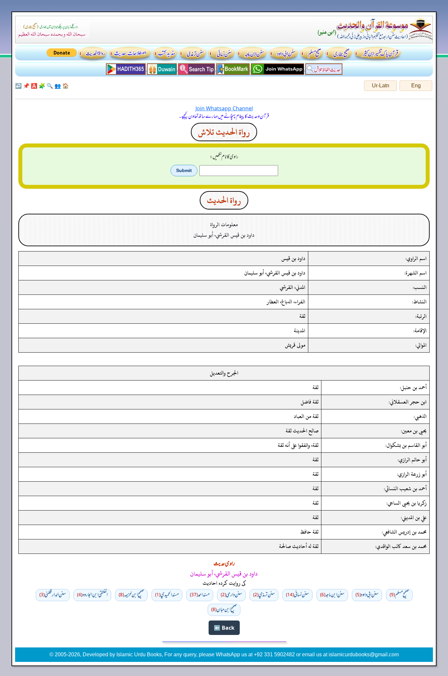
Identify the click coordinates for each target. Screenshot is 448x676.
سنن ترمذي (264, 595)
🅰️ (34, 85)
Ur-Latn (380, 85)
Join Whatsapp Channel (224, 108)
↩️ (18, 85)
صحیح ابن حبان (224, 610)
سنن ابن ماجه (332, 595)
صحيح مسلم (399, 595)
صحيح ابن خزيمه (131, 595)
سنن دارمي (231, 595)
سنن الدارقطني (52, 595)
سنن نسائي (297, 595)
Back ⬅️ (224, 627)
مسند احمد (200, 595)
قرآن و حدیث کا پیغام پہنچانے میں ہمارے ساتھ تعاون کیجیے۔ (224, 116)
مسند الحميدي (167, 595)
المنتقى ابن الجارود (92, 595)
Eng (416, 85)
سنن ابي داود (367, 595)
